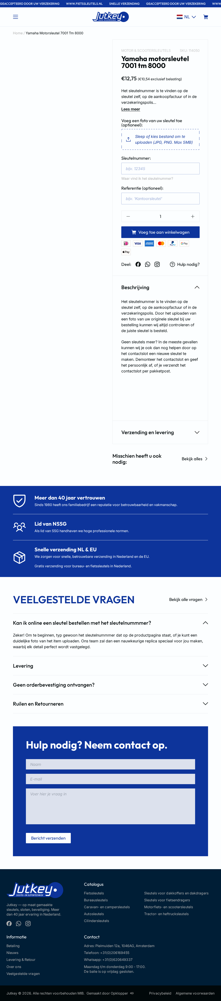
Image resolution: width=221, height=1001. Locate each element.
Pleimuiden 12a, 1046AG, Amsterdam (125, 946)
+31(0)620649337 (117, 959)
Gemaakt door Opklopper (107, 993)
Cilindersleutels (96, 921)
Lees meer (130, 109)
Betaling (13, 946)
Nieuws (12, 953)
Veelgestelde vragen (23, 973)
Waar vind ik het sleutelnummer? (147, 178)
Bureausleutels (95, 900)
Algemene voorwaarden (195, 993)
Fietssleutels (94, 893)
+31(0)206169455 (114, 953)
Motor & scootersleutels (146, 50)
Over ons (13, 967)
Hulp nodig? (188, 264)
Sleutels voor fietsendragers (167, 900)
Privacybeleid (160, 993)
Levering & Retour (20, 959)
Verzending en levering (147, 432)
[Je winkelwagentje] (205, 16)
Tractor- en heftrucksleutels (166, 914)
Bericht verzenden (48, 838)
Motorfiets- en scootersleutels (168, 907)
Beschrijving (135, 287)
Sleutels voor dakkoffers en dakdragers (176, 893)
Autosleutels (94, 914)
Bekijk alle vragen (185, 599)
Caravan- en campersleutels (107, 907)
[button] (186, 16)
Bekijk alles (192, 458)
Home (18, 33)
